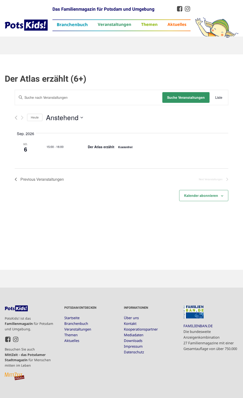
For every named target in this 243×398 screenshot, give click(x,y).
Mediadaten (133, 334)
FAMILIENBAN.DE (198, 325)
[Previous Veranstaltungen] (16, 117)
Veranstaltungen (114, 24)
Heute (35, 117)
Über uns (131, 317)
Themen (149, 24)
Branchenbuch (72, 24)
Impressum (133, 346)
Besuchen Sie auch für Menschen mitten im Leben (28, 357)
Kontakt (130, 323)
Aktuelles (177, 24)
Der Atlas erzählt (101, 146)
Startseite (71, 317)
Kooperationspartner (141, 329)
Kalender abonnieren (201, 195)
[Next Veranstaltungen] (22, 117)
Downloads (133, 340)
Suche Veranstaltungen (186, 97)
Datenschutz (134, 352)
